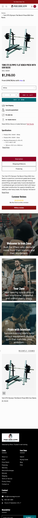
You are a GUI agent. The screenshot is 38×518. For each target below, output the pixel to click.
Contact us (5, 484)
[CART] (34, 6)
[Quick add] (4, 393)
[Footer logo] (10, 437)
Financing (5, 465)
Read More (6, 147)
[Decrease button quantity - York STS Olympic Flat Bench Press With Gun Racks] (5, 95)
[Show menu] (3, 6)
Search (22, 457)
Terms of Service (7, 478)
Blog (21, 462)
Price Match (5, 462)
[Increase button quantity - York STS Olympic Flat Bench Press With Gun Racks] (15, 95)
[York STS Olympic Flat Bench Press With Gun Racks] (19, 374)
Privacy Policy (6, 481)
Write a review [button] (19, 208)
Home (3, 13)
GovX (3, 459)
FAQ (21, 465)
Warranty (4, 468)
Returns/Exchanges (8, 470)
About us (4, 457)
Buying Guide (24, 459)
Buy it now (19, 100)
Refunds (4, 473)
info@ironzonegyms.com (12, 496)
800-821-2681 (8, 500)
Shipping (4, 476)
